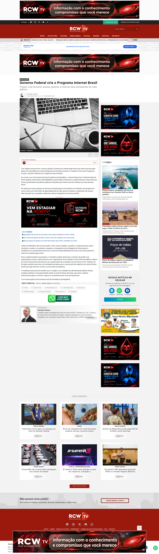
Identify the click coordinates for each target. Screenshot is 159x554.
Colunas (64, 36)
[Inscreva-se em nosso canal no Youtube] (86, 524)
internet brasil (28, 291)
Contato (112, 529)
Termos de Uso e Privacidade (92, 529)
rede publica (60, 291)
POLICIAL (88, 36)
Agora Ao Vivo (111, 22)
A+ (96, 155)
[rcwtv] (80, 63)
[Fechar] (139, 528)
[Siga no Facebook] (30, 22)
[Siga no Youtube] (43, 22)
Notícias (106, 36)
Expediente (75, 529)
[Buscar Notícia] (137, 29)
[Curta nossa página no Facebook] (67, 524)
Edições (97, 36)
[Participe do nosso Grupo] (59, 299)
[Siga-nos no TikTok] (92, 524)
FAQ (105, 529)
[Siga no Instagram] (35, 22)
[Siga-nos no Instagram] (73, 524)
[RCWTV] (79, 9)
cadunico (73, 291)
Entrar (24, 22)
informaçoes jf (51, 287)
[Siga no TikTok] (47, 22)
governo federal (45, 291)
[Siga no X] (39, 22)
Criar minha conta (115, 501)
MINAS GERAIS (76, 36)
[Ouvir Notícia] (24, 162)
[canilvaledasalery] (120, 321)
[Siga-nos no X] (79, 524)
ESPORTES (115, 36)
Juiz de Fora (53, 36)
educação (81, 287)
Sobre (52, 529)
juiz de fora (37, 287)
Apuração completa (129, 46)
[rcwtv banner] (79, 542)
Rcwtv (25, 287)
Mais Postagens (79, 486)
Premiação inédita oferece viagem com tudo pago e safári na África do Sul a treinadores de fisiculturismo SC (83, 40)
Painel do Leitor (62, 529)
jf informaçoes (67, 287)
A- (90, 155)
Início (43, 36)
